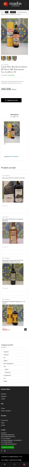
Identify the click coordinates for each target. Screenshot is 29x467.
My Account (5, 464)
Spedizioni (3, 394)
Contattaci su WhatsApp (8, 447)
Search (14, 464)
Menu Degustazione (8, 363)
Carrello (3, 425)
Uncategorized (7, 375)
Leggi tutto (25, 205)
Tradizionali (13, 12)
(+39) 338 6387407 (7, 442)
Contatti (3, 399)
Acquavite (6, 352)
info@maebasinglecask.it (10, 444)
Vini (4, 378)
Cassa (2, 423)
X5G (20, 460)
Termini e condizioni (6, 411)
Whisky (5, 381)
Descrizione (14, 115)
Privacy (3, 408)
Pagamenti (3, 396)
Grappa (5, 360)
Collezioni (6, 354)
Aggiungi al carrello (12, 100)
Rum (7, 12)
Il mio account (4, 420)
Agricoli (3, 217)
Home (2, 12)
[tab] (14, 115)
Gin (4, 357)
